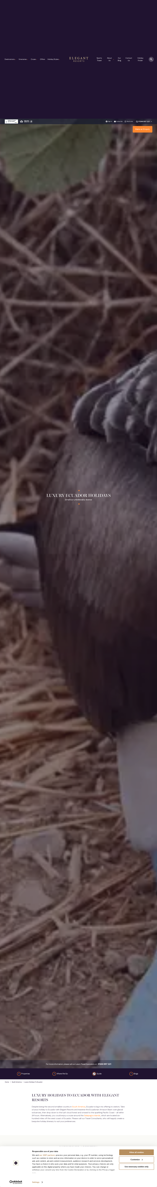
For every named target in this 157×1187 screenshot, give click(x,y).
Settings (35, 1182)
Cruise (34, 59)
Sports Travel (99, 59)
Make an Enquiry (142, 129)
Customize (135, 1159)
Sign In (110, 121)
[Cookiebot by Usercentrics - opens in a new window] (16, 1182)
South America (17, 1082)
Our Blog (119, 59)
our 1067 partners (47, 1155)
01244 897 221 (144, 121)
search (151, 59)
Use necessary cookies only (136, 1167)
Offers (42, 59)
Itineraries (23, 59)
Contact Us (128, 59)
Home (7, 1082)
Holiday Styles (54, 59)
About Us (110, 59)
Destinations (10, 59)
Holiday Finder (140, 59)
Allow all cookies (136, 1152)
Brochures (130, 121)
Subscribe (119, 121)
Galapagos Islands (92, 1115)
